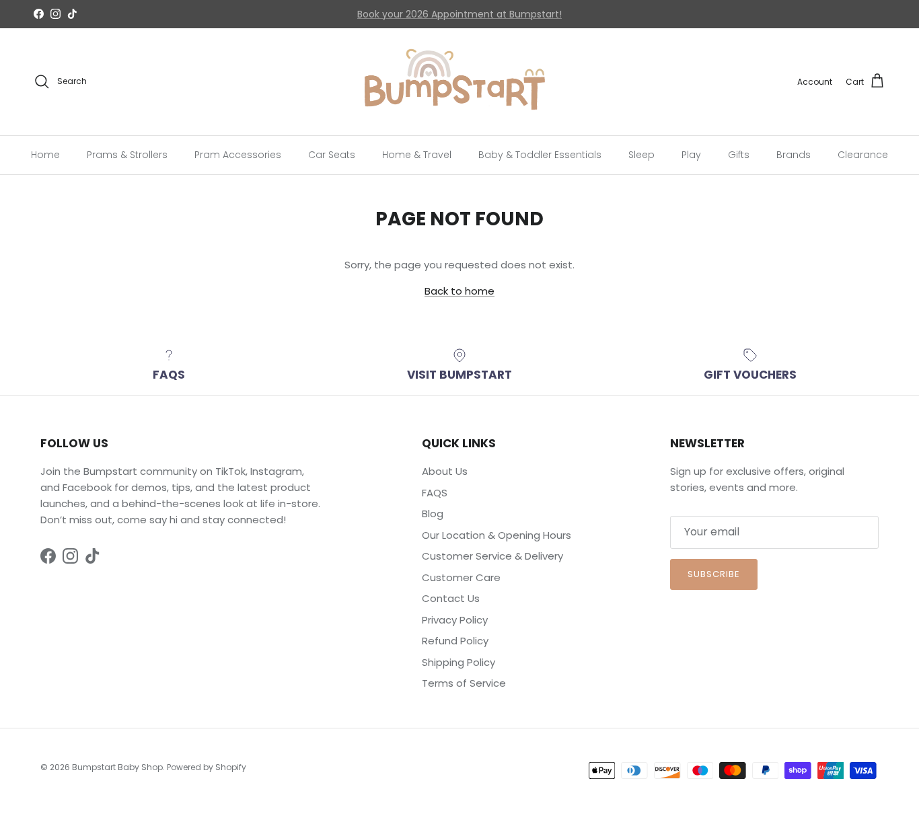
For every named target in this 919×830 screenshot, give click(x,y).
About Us (445, 471)
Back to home (459, 291)
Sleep (641, 154)
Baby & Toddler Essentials (539, 154)
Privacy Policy (455, 620)
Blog (432, 513)
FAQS (434, 493)
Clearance (863, 154)
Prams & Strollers (127, 154)
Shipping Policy (458, 662)
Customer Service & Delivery (492, 556)
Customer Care (461, 577)
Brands (793, 154)
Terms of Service (464, 683)
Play (691, 154)
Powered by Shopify (206, 767)
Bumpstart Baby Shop (117, 767)
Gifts (738, 154)
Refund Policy (455, 641)
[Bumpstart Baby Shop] (459, 82)
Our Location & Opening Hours (496, 535)
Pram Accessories (237, 154)
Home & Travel (416, 154)
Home (45, 154)
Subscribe (714, 574)
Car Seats (331, 154)
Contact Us (388, 19)
